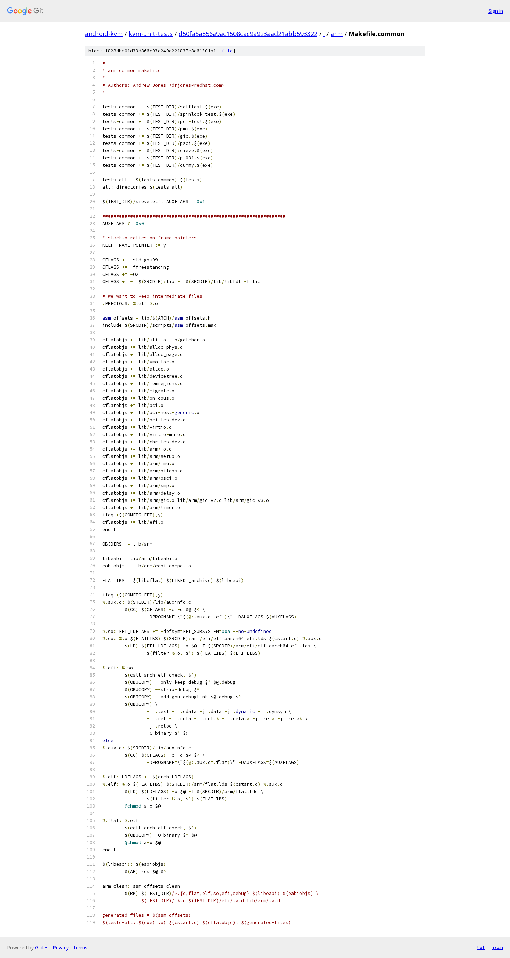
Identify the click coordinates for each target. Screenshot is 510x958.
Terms (80, 947)
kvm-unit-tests (151, 33)
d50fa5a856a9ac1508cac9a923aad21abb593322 (248, 33)
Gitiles (42, 947)
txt (481, 947)
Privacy (61, 947)
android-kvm (104, 33)
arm (337, 33)
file (227, 51)
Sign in (495, 11)
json (497, 947)
